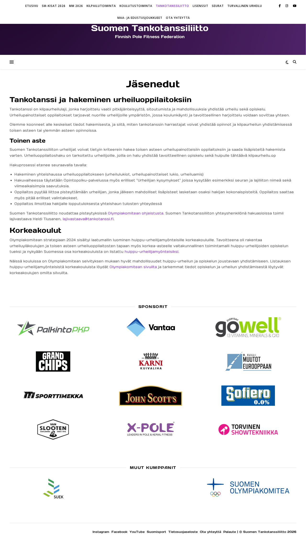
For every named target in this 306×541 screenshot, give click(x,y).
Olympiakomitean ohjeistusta (135, 213)
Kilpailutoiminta (101, 6)
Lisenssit (200, 6)
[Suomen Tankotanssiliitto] (153, 31)
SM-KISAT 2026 (54, 6)
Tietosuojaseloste (183, 532)
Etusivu (31, 6)
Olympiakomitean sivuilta (133, 267)
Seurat (218, 6)
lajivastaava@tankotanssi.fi (88, 219)
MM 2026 (76, 6)
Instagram (101, 532)
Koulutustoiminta (136, 6)
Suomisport (156, 532)
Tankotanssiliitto (172, 6)
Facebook (119, 532)
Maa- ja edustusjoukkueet (139, 18)
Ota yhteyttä (178, 18)
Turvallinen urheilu (244, 6)
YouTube (137, 532)
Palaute (229, 532)
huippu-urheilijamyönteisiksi (151, 252)
